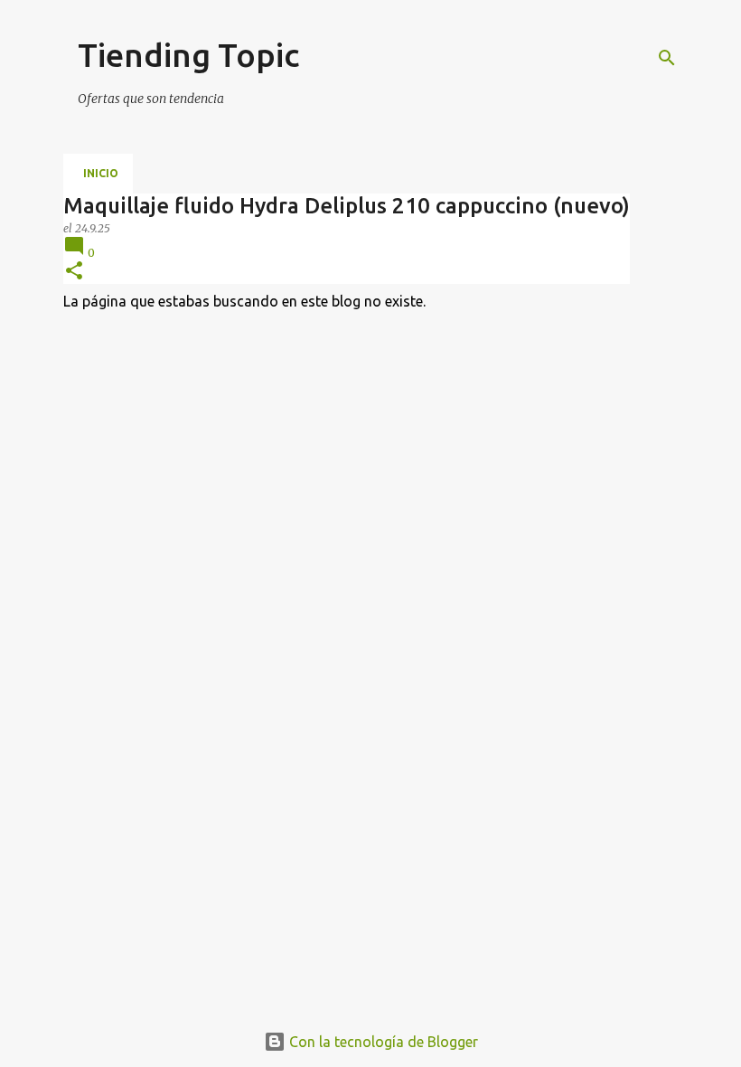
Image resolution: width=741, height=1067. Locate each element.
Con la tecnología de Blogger (382, 1042)
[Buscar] (667, 58)
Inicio (100, 173)
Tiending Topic (188, 54)
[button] (74, 272)
